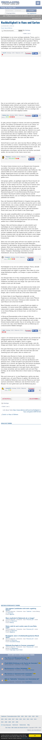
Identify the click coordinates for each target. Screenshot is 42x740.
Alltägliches (12, 632)
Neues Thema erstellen (33, 399)
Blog (28, 724)
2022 (33, 716)
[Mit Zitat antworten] (28, 53)
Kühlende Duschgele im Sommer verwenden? (20, 645)
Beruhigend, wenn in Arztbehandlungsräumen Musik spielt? (22, 636)
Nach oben (39, 53)
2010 (2, 722)
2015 (20, 719)
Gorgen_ (27, 664)
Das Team (7, 727)
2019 (6, 719)
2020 (2, 719)
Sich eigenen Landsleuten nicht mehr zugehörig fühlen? (21, 609)
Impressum (15, 724)
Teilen (33, 53)
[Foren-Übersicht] (10, 3)
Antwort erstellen (5, 399)
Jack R (4, 52)
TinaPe (26, 659)
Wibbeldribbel (15, 648)
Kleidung (11, 622)
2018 (9, 719)
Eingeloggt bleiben (10, 13)
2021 (37, 716)
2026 (18, 716)
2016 (17, 719)
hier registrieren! (31, 13)
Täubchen (28, 611)
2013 (28, 719)
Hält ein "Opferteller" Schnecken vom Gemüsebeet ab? (22, 679)
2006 (17, 722)
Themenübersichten (12, 716)
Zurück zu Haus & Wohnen (10, 414)
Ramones (8, 156)
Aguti (4, 330)
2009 (6, 722)
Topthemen (4, 716)
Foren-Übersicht (7, 725)
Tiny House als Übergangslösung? (15, 658)
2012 (31, 719)
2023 (29, 716)
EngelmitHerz (28, 675)
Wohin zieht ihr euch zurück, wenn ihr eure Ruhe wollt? (21, 626)
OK (35, 735)
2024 (26, 716)
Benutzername (9, 10)
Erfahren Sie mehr (26, 738)
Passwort (18, 10)
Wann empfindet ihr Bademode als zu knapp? (20, 618)
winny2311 (8, 388)
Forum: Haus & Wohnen (6, 28)
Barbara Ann (6, 115)
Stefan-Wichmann (29, 670)
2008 (9, 722)
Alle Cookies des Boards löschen (20, 727)
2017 (13, 719)
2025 (22, 716)
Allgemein (11, 614)
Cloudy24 (7, 257)
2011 (35, 719)
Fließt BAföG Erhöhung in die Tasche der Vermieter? (21, 663)
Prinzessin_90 (29, 619)
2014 (24, 719)
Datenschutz (23, 724)
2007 (13, 722)
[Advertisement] (21, 79)
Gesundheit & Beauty (14, 641)
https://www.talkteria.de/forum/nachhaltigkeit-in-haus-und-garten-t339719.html (27, 411)
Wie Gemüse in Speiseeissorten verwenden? (19, 673)
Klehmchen (10, 613)
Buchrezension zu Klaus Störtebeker (16, 668)
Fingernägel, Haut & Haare (16, 649)
